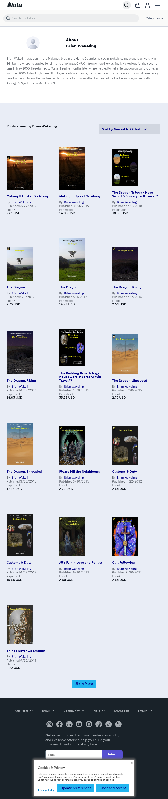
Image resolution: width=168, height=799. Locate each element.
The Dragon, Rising (127, 287)
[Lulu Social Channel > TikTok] (108, 724)
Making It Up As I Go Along (27, 196)
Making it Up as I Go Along (79, 196)
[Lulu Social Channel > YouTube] (79, 724)
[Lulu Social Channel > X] (118, 724)
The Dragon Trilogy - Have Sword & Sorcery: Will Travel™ (135, 194)
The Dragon (16, 287)
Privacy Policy (46, 790)
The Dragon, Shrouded (129, 381)
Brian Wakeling (21, 202)
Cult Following (123, 562)
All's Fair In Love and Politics (81, 562)
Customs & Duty (124, 472)
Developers (121, 711)
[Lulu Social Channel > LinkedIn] (69, 724)
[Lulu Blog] (89, 724)
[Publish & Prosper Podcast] (98, 724)
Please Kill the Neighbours (79, 472)
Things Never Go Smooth (26, 651)
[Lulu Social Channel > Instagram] (49, 724)
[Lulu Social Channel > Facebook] (59, 724)
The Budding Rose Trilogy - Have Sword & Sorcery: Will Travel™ (80, 377)
